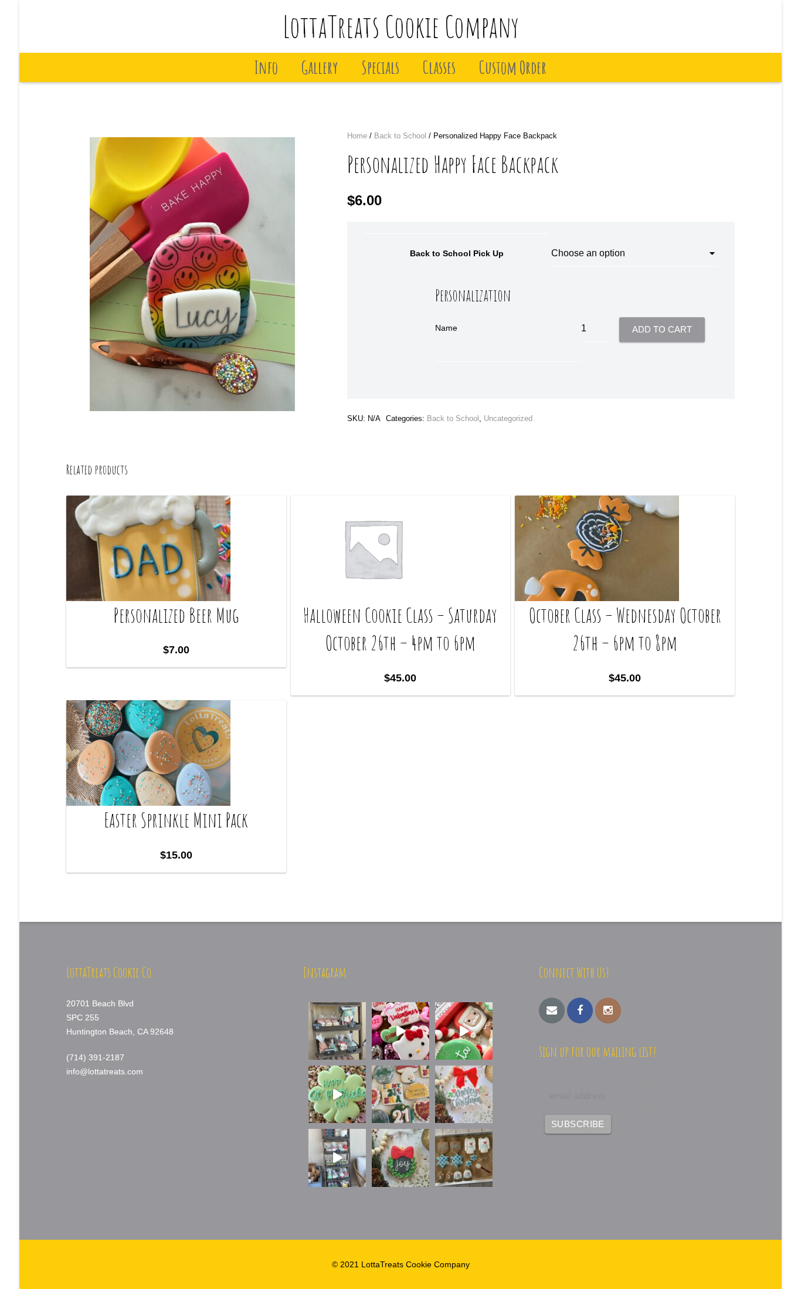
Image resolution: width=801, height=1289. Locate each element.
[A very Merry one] (464, 1031)
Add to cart (662, 329)
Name (446, 328)
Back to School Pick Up (457, 253)
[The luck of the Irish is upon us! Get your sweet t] (337, 1094)
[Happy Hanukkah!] (464, 1157)
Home (357, 135)
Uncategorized (508, 418)
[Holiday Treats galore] (337, 1157)
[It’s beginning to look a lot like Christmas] (400, 1157)
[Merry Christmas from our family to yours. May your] (464, 1094)
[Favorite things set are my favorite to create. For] (400, 1094)
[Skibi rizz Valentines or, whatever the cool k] (400, 1031)
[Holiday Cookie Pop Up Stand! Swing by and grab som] (337, 1031)
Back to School (400, 135)
